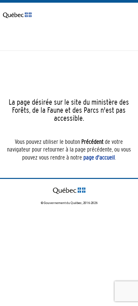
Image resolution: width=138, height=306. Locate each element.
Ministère (30, 37)
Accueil (8, 37)
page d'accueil (99, 157)
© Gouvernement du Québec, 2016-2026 (69, 203)
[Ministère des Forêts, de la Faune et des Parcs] (17, 22)
